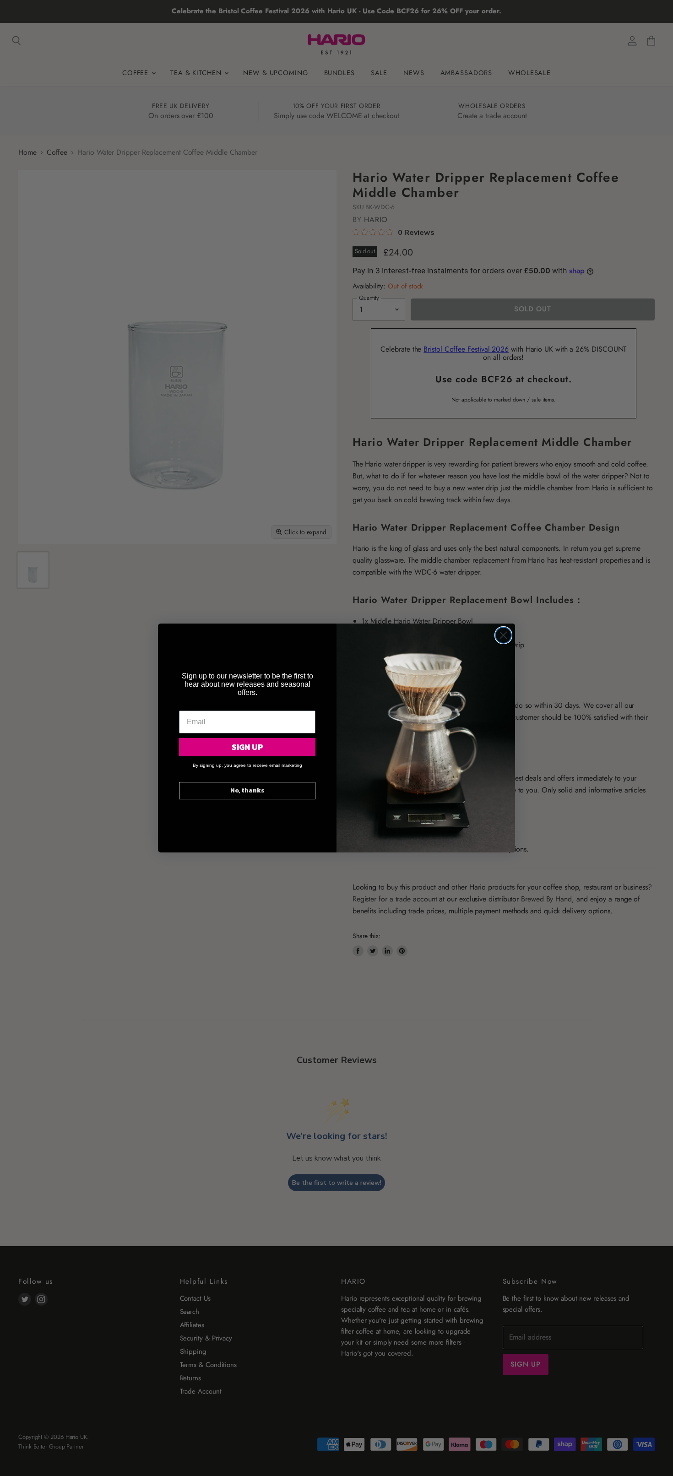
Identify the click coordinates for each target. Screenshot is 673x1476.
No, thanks (247, 790)
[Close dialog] (503, 635)
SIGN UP (247, 747)
